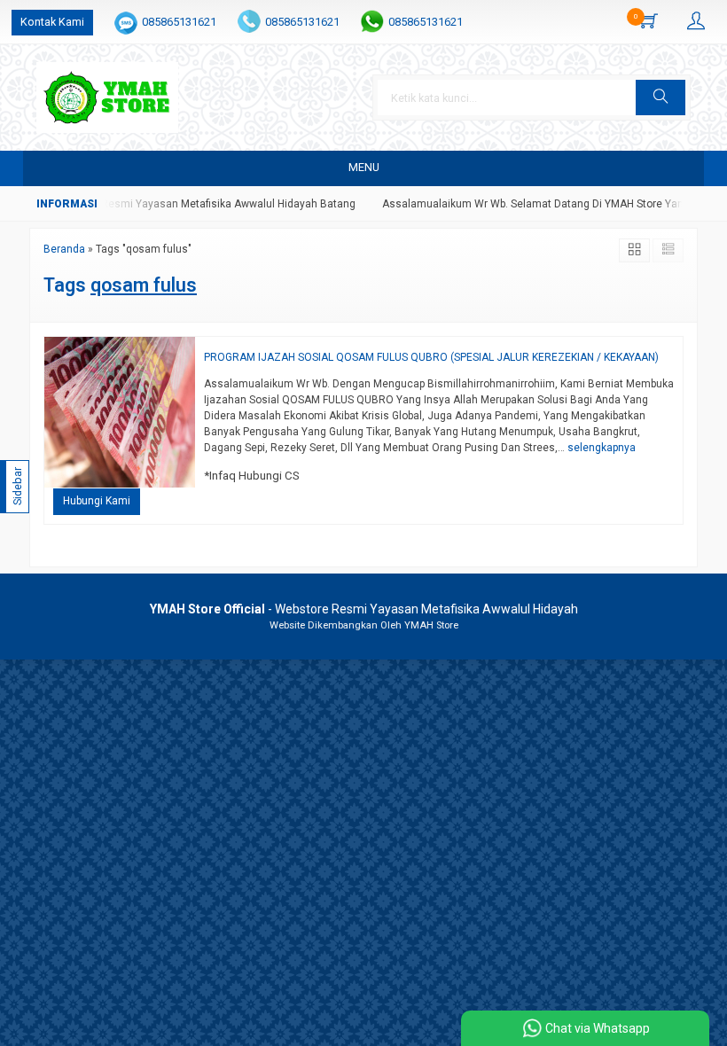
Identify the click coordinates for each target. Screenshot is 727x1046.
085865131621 (179, 21)
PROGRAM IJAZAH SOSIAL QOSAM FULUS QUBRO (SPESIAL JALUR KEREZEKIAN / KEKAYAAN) (431, 357)
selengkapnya (601, 447)
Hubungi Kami (96, 501)
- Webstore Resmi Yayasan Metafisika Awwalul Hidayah (364, 609)
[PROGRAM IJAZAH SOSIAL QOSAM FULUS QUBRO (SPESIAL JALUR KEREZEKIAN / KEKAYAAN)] (119, 411)
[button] (660, 97)
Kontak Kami (52, 21)
